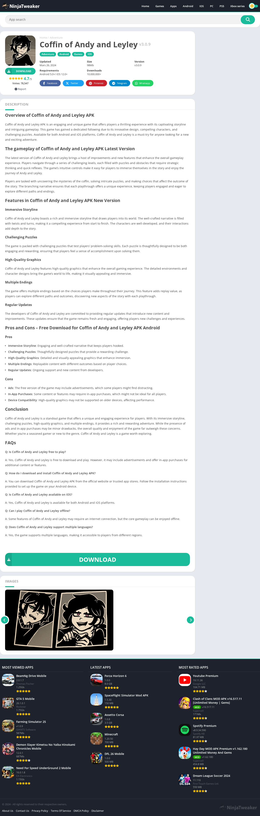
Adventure (56, 37)
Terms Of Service (61, 811)
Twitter (74, 83)
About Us (7, 811)
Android (188, 6)
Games (159, 6)
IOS (201, 6)
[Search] (248, 19)
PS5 (222, 6)
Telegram (122, 83)
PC (211, 6)
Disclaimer (97, 811)
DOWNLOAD (97, 559)
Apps (173, 6)
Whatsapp (144, 83)
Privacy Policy (40, 811)
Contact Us (22, 811)
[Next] (190, 620)
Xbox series (237, 6)
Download (23, 71)
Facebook (52, 83)
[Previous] (4, 620)
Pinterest (98, 83)
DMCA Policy (81, 811)
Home (145, 6)
